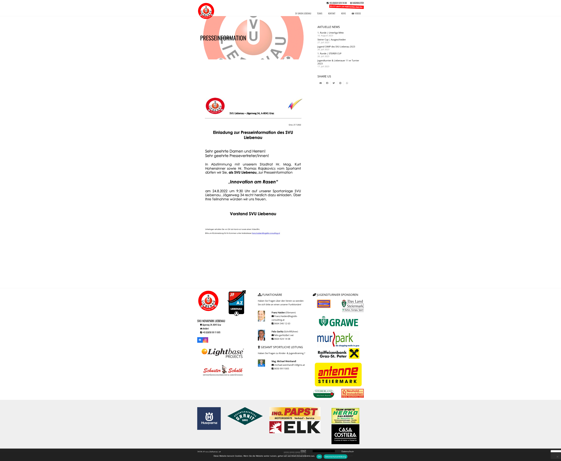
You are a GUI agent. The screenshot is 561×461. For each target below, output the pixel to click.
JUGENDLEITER (358, 2)
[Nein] (557, 456)
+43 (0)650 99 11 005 (211, 332)
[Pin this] (340, 83)
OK (319, 456)
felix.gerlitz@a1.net (284, 335)
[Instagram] (205, 340)
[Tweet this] (334, 83)
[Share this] (327, 83)
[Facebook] (200, 340)
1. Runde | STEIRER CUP (329, 53)
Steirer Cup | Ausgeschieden (331, 39)
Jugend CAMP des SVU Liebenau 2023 (336, 46)
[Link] (206, 11)
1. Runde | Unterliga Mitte (330, 32)
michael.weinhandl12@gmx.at (289, 364)
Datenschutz (347, 451)
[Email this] (320, 83)
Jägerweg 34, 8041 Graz (211, 324)
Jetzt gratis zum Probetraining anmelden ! (347, 6)
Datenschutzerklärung (335, 456)
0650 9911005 (281, 368)
